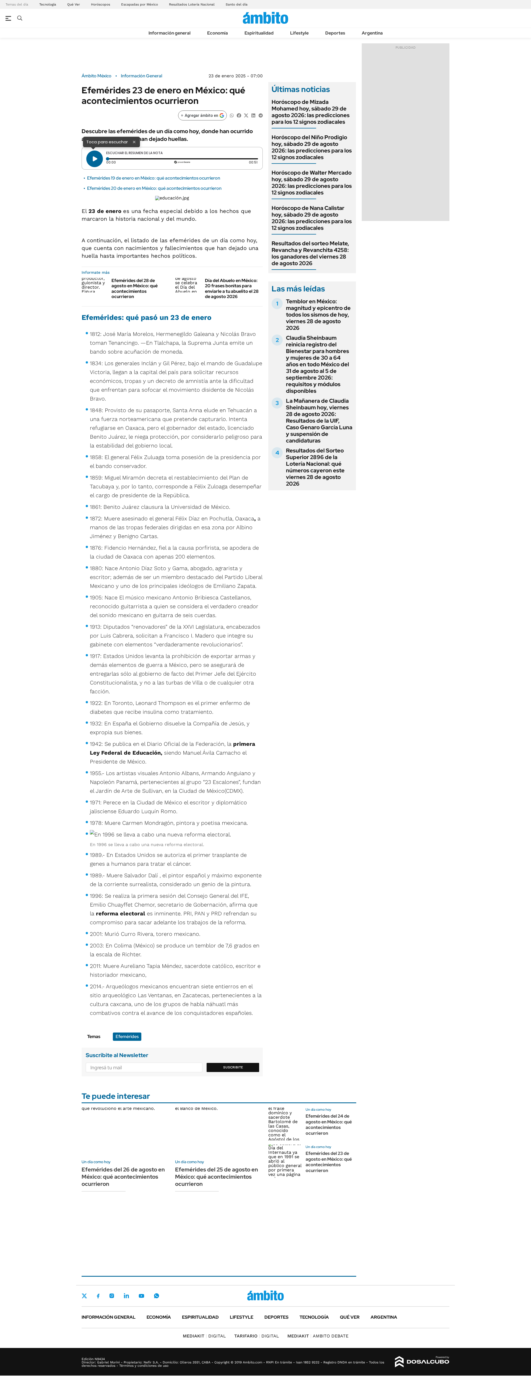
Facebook (98, 1296)
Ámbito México (96, 76)
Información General (141, 76)
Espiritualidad (259, 33)
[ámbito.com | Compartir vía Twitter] (246, 115)
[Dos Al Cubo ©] (422, 1361)
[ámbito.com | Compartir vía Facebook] (239, 115)
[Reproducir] (94, 159)
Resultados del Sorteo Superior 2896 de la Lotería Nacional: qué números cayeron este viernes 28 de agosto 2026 (315, 467)
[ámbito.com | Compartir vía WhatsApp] (232, 115)
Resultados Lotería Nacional (192, 4)
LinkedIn (126, 1295)
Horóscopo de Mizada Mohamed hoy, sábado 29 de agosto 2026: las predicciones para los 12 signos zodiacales (311, 111)
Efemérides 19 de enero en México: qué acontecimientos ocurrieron (153, 178)
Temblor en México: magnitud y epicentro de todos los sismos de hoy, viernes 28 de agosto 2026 (318, 314)
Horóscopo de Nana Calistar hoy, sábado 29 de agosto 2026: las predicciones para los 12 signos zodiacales (312, 217)
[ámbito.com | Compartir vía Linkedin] (253, 115)
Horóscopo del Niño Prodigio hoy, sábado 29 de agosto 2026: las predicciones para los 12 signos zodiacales (312, 147)
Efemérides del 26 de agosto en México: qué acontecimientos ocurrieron (123, 1176)
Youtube (141, 1296)
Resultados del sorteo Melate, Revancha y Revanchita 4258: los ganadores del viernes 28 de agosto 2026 (310, 253)
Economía (217, 33)
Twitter (84, 1296)
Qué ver (350, 1317)
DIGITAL (204, 1336)
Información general (170, 33)
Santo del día (237, 4)
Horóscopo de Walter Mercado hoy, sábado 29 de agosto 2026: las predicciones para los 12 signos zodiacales (312, 182)
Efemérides (127, 1036)
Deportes (335, 33)
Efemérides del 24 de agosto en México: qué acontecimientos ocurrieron (329, 1124)
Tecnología (47, 4)
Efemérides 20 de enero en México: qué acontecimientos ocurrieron (154, 188)
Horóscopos (100, 4)
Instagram (111, 1295)
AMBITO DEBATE (317, 1336)
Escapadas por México (139, 4)
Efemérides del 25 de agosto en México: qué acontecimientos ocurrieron (216, 1176)
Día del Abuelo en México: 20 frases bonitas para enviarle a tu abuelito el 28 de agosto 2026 (232, 288)
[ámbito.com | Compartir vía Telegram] (260, 115)
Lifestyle (299, 33)
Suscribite (233, 1067)
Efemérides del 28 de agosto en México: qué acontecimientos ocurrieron (134, 288)
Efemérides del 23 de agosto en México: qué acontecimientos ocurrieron (329, 1161)
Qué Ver (73, 4)
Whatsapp (156, 1295)
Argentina (372, 33)
